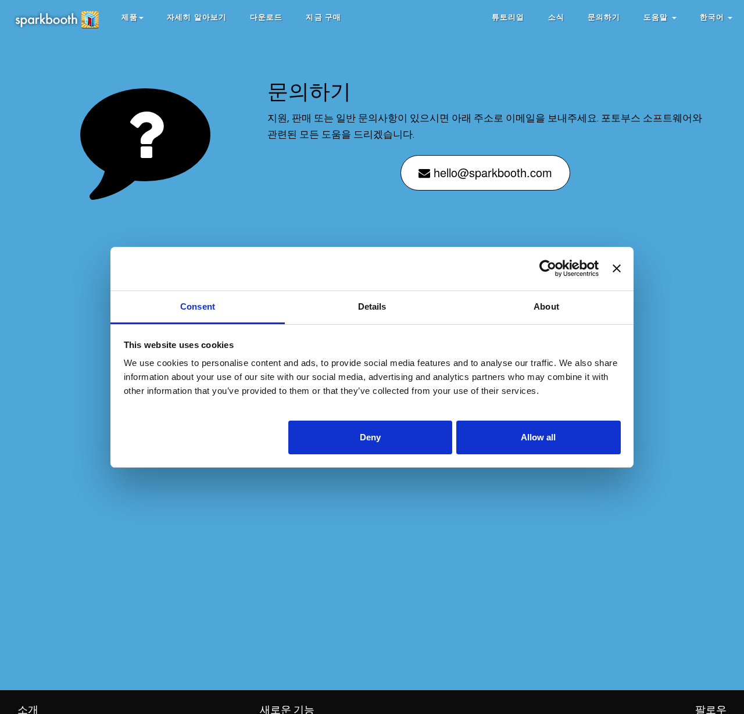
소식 (556, 17)
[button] (132, 17)
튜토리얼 (508, 17)
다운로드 (266, 17)
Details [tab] (372, 306)
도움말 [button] (656, 17)
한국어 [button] (713, 17)
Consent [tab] (197, 306)
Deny (370, 437)
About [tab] (546, 306)
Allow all (538, 437)
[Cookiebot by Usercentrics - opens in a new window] (548, 268)
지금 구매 (323, 17)
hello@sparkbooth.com (491, 172)
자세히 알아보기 (197, 17)
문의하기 (604, 17)
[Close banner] (617, 268)
